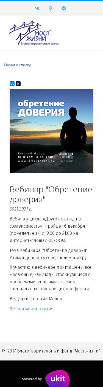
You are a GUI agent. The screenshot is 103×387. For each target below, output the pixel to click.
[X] (18, 83)
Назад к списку (17, 64)
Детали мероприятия (32, 308)
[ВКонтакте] (12, 83)
